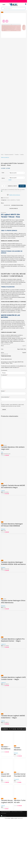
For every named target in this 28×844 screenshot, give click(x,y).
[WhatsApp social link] (15, 1)
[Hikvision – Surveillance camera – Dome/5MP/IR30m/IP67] (7, 738)
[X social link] (12, 1)
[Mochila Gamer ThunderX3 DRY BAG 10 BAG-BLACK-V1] (20, 764)
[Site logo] (13, 4)
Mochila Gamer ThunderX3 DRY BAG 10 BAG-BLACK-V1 (20, 777)
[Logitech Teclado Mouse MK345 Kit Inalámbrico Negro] (13, 469)
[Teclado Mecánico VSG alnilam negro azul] (13, 431)
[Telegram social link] (17, 1)
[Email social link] (13, 1)
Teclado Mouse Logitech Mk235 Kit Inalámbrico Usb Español (7, 803)
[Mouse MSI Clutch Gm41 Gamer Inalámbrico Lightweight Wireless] (7, 764)
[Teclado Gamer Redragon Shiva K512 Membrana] (13, 585)
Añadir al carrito (12, 185)
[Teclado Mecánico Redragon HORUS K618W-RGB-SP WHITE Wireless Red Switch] (20, 738)
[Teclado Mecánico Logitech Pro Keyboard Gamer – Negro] (13, 623)
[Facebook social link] (10, 1)
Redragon (16, 752)
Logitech (3, 805)
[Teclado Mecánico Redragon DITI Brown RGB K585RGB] (13, 508)
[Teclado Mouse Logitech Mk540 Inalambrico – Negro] (13, 700)
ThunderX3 (16, 779)
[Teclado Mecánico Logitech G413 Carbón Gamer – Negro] (13, 661)
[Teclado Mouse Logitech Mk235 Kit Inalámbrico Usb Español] (7, 791)
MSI (2, 779)
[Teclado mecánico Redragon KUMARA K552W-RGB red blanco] (13, 546)
